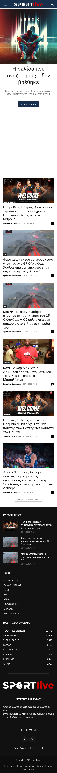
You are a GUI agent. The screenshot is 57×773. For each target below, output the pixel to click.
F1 (5, 254)
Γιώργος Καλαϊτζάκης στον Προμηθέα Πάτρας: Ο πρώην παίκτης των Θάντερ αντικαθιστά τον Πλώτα (28, 426)
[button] (52, 4)
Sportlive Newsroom (12, 275)
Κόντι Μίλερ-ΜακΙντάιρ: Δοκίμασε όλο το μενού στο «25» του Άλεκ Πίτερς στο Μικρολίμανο (28, 374)
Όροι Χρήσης (37, 766)
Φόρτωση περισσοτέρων (27, 499)
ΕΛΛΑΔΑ (7, 362)
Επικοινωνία (24, 766)
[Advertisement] (28, 137)
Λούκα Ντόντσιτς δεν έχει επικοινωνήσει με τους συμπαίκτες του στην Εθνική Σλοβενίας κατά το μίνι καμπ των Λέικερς (28, 480)
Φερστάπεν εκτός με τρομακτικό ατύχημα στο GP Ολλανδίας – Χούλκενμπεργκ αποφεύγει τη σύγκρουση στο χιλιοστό (28, 265)
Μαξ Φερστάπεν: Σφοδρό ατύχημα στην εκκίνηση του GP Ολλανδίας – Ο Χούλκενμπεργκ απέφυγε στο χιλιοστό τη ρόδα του (26, 319)
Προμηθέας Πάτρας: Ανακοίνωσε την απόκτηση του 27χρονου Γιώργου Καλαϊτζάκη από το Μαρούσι (28, 213)
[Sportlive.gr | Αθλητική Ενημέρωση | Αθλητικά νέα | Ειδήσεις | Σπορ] (28, 685)
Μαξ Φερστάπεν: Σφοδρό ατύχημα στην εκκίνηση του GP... (35, 557)
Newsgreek (37, 748)
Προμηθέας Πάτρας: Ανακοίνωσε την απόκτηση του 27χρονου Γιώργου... (36, 525)
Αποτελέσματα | (22, 748)
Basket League (10, 202)
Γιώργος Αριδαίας (10, 223)
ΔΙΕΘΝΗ (7, 467)
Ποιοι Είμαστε (10, 766)
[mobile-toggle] (5, 4)
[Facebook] (25, 739)
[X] (32, 739)
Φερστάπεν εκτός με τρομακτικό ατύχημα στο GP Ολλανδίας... (35, 541)
